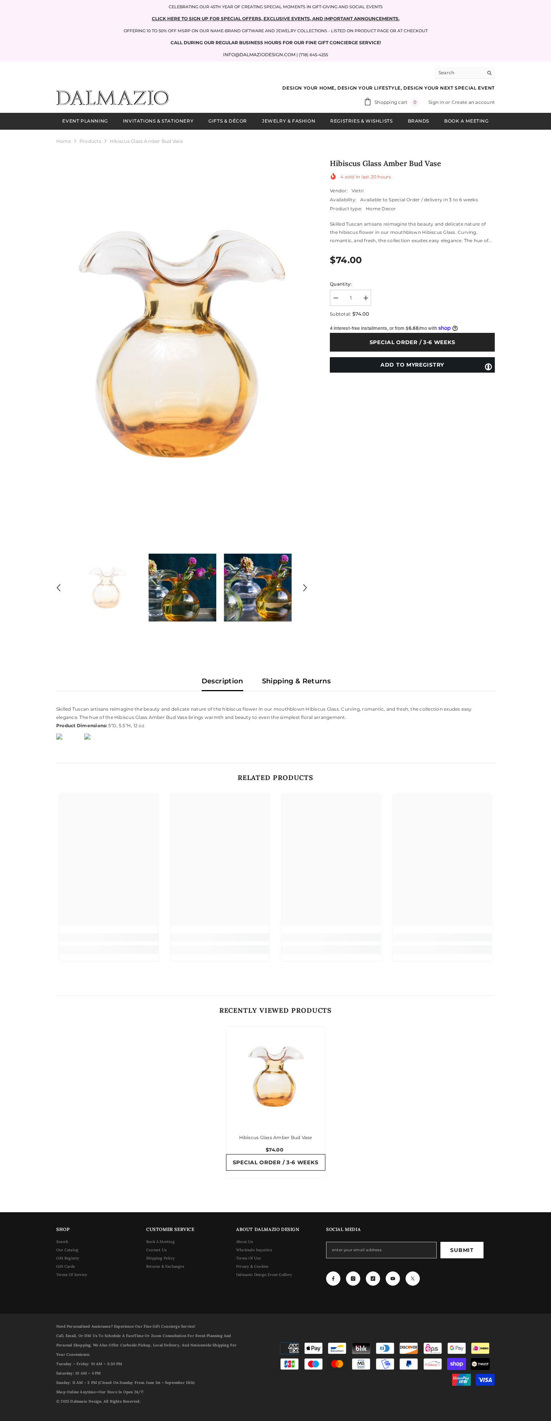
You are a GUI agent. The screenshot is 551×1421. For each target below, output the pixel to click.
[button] (58, 587)
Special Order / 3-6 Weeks (410, 342)
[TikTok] (373, 1278)
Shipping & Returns (296, 681)
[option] (182, 344)
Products (90, 141)
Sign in (436, 102)
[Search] (465, 73)
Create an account (473, 102)
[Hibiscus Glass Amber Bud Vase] (275, 1076)
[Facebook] (333, 1278)
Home (63, 141)
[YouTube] (393, 1278)
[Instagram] (353, 1278)
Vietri (358, 190)
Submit (461, 1250)
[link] (109, 937)
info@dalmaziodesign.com (259, 54)
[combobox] (459, 72)
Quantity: (341, 284)
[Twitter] (413, 1278)
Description (222, 681)
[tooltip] (488, 366)
